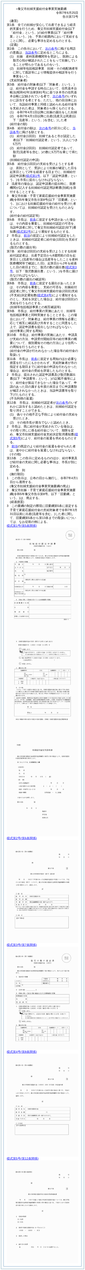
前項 (27, 235)
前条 (33, 219)
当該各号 (31, 52)
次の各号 (51, 48)
